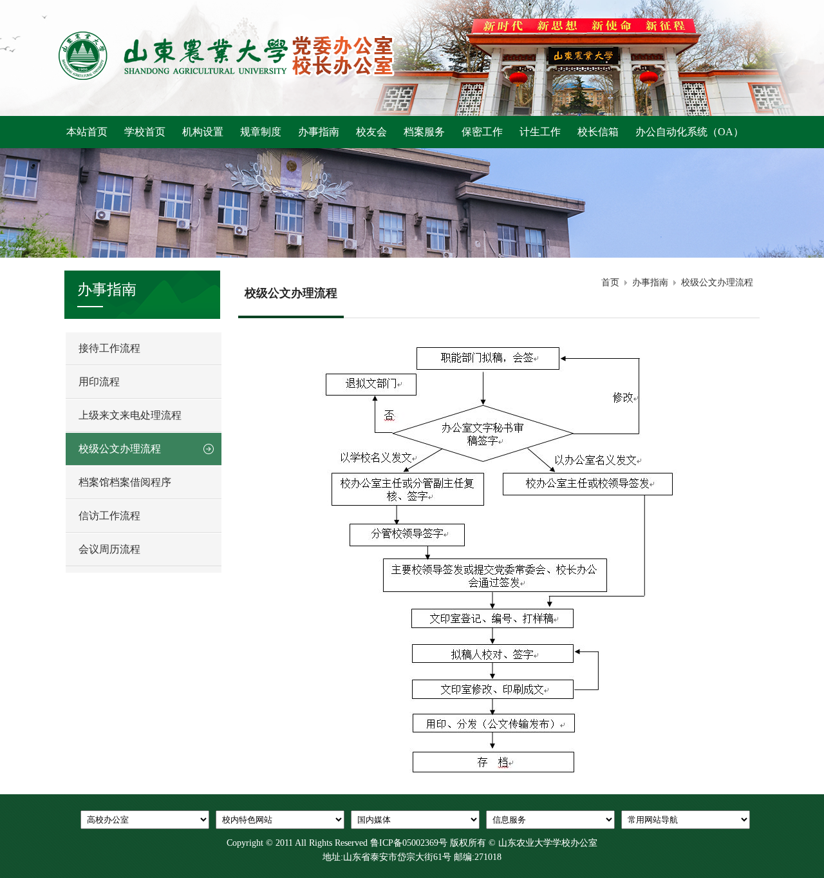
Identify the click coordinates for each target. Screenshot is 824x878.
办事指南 (650, 282)
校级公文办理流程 (717, 282)
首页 (610, 282)
